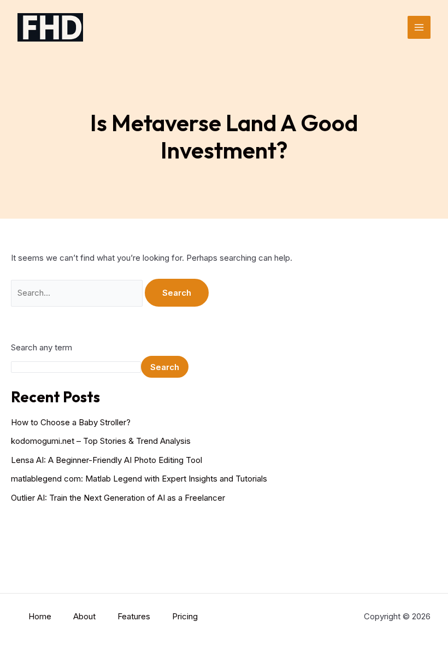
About (84, 616)
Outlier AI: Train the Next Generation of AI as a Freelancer (118, 497)
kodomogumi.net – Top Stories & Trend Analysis (101, 441)
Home (39, 616)
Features (133, 616)
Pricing (185, 616)
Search (164, 367)
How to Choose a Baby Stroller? (71, 422)
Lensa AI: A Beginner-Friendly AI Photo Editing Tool (106, 460)
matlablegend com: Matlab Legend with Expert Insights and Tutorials (139, 478)
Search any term (41, 347)
